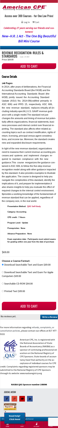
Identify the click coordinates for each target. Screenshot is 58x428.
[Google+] (14, 399)
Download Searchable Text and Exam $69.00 (27, 264)
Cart (37, 22)
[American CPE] (29, 8)
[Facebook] (6, 399)
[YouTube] (22, 399)
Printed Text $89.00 (14, 291)
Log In (26, 22)
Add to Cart (29, 66)
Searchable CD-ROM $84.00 (18, 283)
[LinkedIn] (30, 399)
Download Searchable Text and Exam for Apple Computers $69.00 (27, 274)
